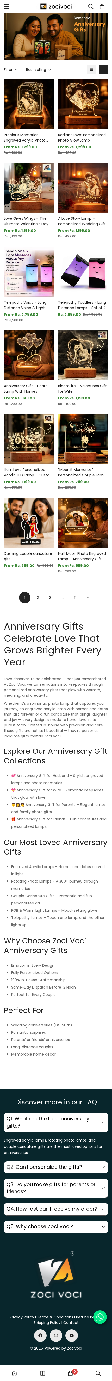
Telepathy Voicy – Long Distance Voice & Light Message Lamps (25, 305)
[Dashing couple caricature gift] (29, 523)
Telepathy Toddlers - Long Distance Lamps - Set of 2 (82, 305)
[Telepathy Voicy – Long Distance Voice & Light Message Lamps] (29, 272)
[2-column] (103, 69)
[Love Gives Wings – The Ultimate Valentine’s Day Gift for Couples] (29, 188)
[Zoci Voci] (56, 6)
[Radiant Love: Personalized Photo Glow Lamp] (83, 104)
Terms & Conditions (55, 1317)
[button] (102, 6)
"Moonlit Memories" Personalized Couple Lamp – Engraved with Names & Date (82, 472)
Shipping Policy (47, 1322)
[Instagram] (56, 1335)
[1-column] (91, 69)
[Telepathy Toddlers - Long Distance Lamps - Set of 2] (83, 272)
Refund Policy (88, 1317)
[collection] (42, 1373)
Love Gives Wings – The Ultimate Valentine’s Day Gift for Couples (26, 221)
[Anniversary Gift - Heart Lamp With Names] (29, 355)
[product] (14, 1373)
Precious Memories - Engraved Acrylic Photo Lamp (25, 137)
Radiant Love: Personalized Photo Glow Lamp (82, 137)
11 (75, 597)
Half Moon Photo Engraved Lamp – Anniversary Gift (82, 556)
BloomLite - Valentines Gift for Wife (82, 388)
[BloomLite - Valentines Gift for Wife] (83, 355)
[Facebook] (40, 1335)
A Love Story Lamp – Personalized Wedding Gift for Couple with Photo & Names (82, 221)
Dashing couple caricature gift (28, 556)
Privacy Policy (22, 1317)
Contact (71, 1322)
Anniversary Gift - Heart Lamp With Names (25, 388)
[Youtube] (71, 1335)
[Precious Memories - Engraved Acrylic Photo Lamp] (29, 104)
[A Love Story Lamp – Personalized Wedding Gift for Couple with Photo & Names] (83, 188)
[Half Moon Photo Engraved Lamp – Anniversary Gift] (83, 523)
